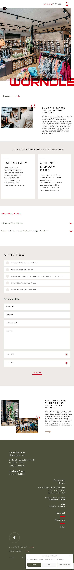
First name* (10, 306)
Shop (5, 96)
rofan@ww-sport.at (56, 493)
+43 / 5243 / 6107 (16, 463)
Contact (60, 513)
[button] (70, 556)
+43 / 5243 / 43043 (57, 490)
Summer (48, 4)
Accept (34, 564)
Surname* (9, 314)
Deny (49, 565)
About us (11, 96)
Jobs (62, 527)
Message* (9, 331)
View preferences (64, 565)
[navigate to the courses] (48, 431)
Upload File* (10, 354)
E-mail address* (11, 323)
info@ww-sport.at (16, 466)
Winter (58, 4)
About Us (60, 520)
